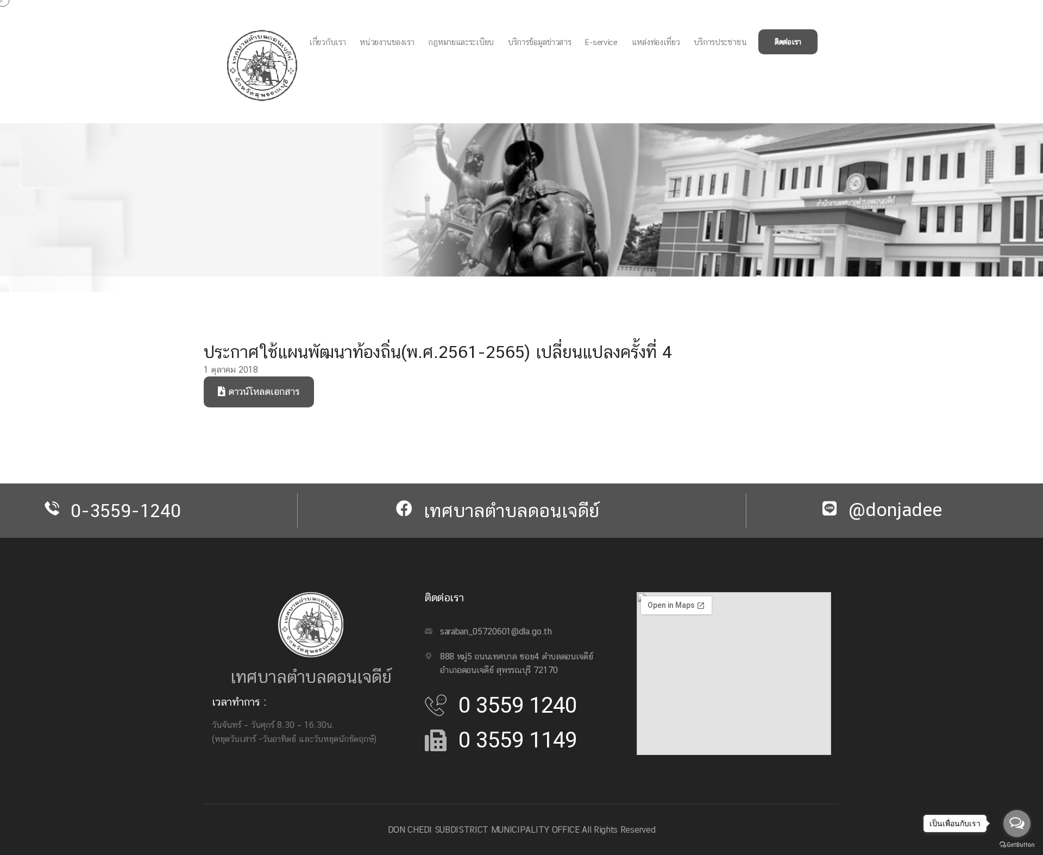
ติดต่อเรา (788, 41)
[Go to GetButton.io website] (1017, 844)
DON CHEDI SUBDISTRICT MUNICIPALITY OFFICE (484, 830)
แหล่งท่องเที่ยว (656, 42)
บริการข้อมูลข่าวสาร (539, 42)
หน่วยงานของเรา (387, 42)
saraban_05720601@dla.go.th (496, 631)
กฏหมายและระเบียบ (461, 42)
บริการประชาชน (720, 42)
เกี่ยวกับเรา (327, 42)
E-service (601, 42)
